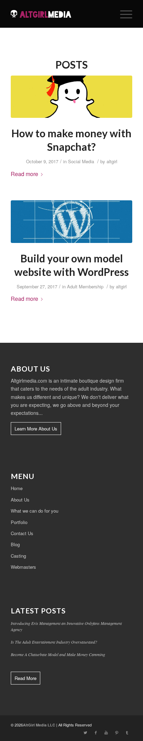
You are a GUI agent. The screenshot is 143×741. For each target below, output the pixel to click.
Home (17, 488)
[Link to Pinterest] (116, 732)
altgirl (112, 161)
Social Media (81, 161)
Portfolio (19, 522)
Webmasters (23, 567)
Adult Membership (85, 286)
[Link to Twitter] (85, 732)
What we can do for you (34, 510)
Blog (15, 544)
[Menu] (122, 14)
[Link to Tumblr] (127, 732)
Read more (24, 174)
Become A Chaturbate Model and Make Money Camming (58, 654)
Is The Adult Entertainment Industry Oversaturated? (54, 642)
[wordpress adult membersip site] (71, 221)
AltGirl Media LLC (39, 724)
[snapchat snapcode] (71, 97)
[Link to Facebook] (96, 732)
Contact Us (22, 533)
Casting (18, 555)
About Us (20, 499)
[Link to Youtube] (106, 732)
